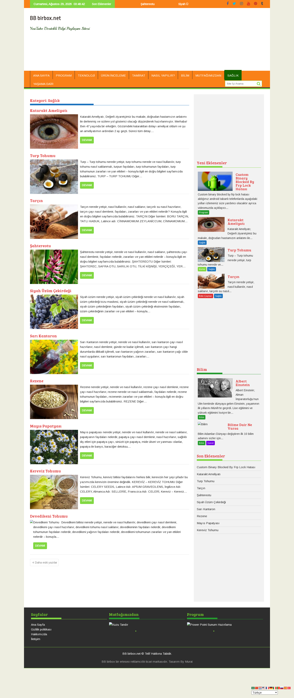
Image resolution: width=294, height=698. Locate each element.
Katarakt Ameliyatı (48, 110)
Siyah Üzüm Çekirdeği (177, 4)
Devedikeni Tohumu (49, 516)
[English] (264, 687)
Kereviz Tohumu (45, 471)
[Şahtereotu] (54, 252)
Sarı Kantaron (43, 336)
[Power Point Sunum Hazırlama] (225, 624)
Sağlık (233, 75)
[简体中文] (257, 687)
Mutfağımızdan (208, 75)
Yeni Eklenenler (212, 162)
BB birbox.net (45, 18)
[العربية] (253, 687)
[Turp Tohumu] (54, 161)
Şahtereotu (132, 4)
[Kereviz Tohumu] (54, 477)
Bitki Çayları (205, 296)
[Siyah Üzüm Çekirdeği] (54, 297)
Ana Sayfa (41, 75)
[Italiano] (275, 687)
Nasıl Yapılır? (163, 75)
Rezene (36, 380)
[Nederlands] (260, 687)
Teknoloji (86, 75)
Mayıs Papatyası (46, 426)
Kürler (202, 269)
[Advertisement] (184, 41)
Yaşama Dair (43, 84)
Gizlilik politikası (41, 629)
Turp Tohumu (42, 155)
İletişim (35, 639)
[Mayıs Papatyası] (54, 432)
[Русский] (282, 687)
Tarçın (36, 200)
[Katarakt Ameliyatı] (54, 116)
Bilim (185, 75)
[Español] (285, 687)
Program (64, 75)
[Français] (267, 687)
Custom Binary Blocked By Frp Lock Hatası (226, 467)
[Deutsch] (271, 687)
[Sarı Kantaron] (54, 342)
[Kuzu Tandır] (147, 624)
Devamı (87, 139)
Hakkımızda (39, 634)
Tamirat (138, 75)
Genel (210, 443)
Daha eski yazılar (46, 562)
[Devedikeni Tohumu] (44, 522)
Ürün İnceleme (113, 75)
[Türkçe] (289, 687)
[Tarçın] (54, 206)
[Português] (278, 687)
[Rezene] (54, 387)
